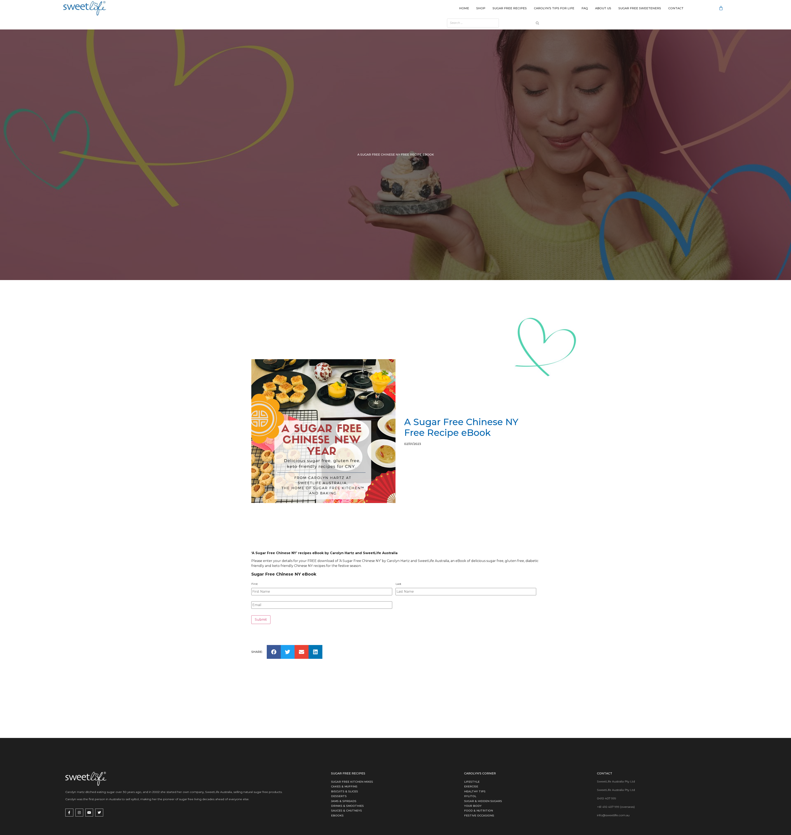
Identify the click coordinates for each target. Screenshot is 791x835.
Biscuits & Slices (344, 791)
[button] (274, 652)
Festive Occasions (479, 815)
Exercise (471, 786)
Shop (480, 8)
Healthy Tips (475, 791)
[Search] (537, 23)
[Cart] (721, 8)
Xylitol (470, 796)
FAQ (585, 8)
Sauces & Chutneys (346, 810)
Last (399, 584)
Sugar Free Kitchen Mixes (352, 781)
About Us (603, 8)
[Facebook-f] (69, 812)
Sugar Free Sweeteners (639, 8)
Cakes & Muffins (344, 786)
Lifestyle (472, 781)
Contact (675, 8)
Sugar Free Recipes (510, 8)
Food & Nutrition (478, 810)
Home (464, 8)
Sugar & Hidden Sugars (483, 801)
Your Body (473, 805)
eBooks (337, 815)
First (255, 584)
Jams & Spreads (343, 801)
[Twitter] (99, 812)
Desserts (339, 796)
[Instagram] (79, 812)
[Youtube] (89, 812)
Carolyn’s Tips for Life (554, 8)
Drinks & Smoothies (347, 805)
